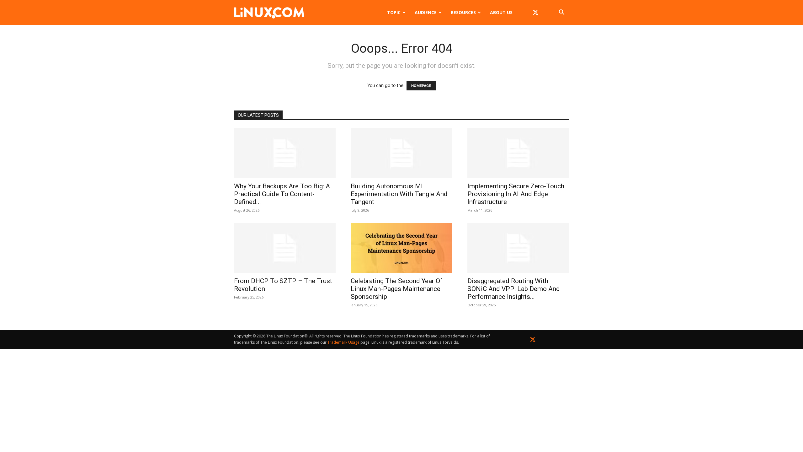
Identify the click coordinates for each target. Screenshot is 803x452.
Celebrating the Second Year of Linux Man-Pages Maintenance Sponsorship (397, 288)
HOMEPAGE (421, 85)
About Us (501, 12)
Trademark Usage (343, 342)
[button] (561, 13)
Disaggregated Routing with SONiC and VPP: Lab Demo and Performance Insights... (513, 288)
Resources (463, 12)
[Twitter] (533, 340)
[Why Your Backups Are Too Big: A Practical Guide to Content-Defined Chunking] (285, 153)
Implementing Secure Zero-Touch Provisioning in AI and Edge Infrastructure (515, 194)
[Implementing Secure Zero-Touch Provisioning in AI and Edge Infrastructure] (518, 153)
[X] (535, 12)
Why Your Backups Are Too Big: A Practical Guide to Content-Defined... (282, 194)
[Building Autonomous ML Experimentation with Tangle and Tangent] (401, 153)
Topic (394, 12)
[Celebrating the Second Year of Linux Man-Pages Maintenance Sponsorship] (401, 248)
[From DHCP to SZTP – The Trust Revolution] (285, 248)
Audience (426, 12)
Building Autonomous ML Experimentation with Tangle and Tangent (399, 194)
